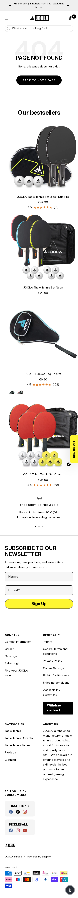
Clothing (10, 759)
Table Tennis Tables (17, 745)
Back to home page (39, 80)
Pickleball (11, 752)
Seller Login (12, 663)
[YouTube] (25, 830)
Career (9, 649)
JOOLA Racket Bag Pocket (43, 374)
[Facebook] (11, 812)
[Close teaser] (69, 464)
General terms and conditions (55, 651)
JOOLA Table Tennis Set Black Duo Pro (43, 197)
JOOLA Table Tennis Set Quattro (43, 474)
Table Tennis (13, 731)
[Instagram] (25, 812)
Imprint (47, 641)
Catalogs (11, 656)
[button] (74, 449)
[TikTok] (18, 812)
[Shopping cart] (71, 18)
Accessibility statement (51, 692)
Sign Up (39, 603)
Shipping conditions (56, 682)
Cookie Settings (53, 668)
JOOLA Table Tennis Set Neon (43, 287)
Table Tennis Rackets (19, 738)
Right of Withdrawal (56, 675)
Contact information (18, 641)
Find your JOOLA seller (16, 673)
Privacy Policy (52, 661)
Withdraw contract (54, 708)
